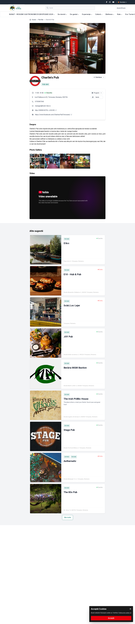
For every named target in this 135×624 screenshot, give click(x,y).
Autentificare (121, 8)
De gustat (74, 14)
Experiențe (86, 14)
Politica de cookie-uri (124, 613)
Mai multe (67, 517)
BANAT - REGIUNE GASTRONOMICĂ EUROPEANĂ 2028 (31, 14)
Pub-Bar (40, 19)
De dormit (62, 14)
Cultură (98, 14)
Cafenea (66, 456)
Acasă (34, 19)
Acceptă (111, 618)
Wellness (109, 14)
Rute (119, 14)
